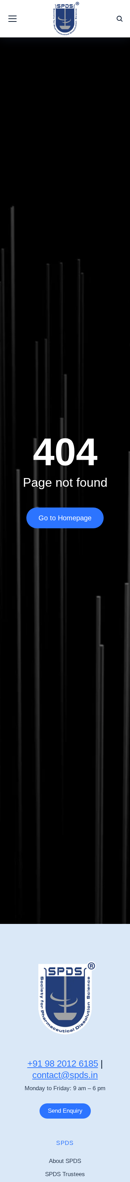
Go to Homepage (65, 518)
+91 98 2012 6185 (62, 1063)
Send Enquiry (65, 1111)
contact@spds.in (65, 1075)
